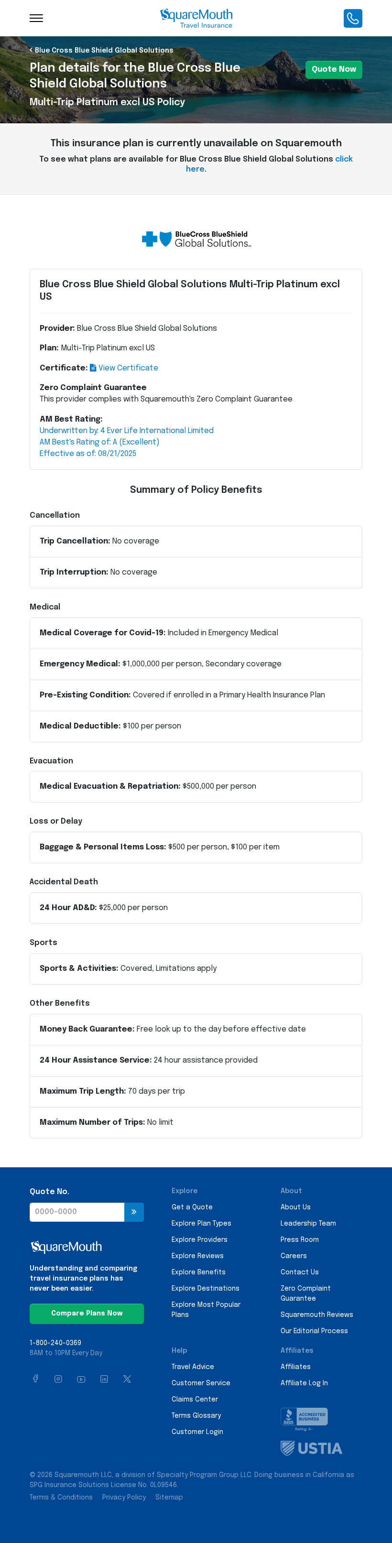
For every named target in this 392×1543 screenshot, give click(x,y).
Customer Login (197, 1432)
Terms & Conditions (61, 1497)
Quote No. (49, 1192)
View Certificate (127, 368)
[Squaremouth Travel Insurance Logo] (196, 18)
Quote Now (334, 69)
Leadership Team (308, 1223)
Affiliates (296, 1367)
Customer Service (201, 1383)
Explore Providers (200, 1240)
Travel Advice (193, 1367)
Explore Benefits (199, 1272)
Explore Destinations (206, 1288)
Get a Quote (192, 1207)
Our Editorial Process (314, 1331)
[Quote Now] (134, 1212)
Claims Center (195, 1399)
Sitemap (169, 1497)
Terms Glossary (196, 1416)
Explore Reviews (198, 1256)
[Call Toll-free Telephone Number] (353, 18)
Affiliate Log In (304, 1383)
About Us (296, 1207)
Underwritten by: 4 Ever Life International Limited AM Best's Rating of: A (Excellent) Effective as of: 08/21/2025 (127, 442)
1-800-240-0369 (55, 1343)
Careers (294, 1256)
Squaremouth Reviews (317, 1315)
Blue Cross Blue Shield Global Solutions (104, 50)
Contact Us (300, 1272)
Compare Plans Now (86, 1313)
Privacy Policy (124, 1497)
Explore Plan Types (201, 1223)
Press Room (300, 1240)
